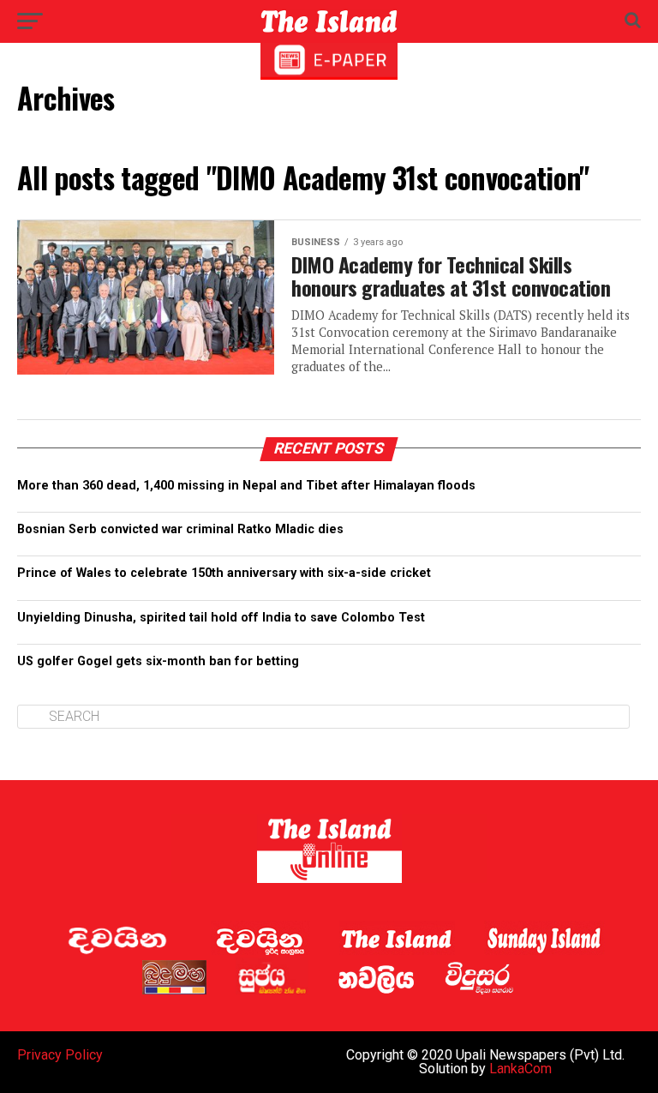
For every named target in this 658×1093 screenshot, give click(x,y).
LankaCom (520, 1068)
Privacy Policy (60, 1055)
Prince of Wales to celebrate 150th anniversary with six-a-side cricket (224, 573)
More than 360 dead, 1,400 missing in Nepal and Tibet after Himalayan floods (246, 485)
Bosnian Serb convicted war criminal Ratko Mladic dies (180, 529)
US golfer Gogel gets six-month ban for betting (158, 661)
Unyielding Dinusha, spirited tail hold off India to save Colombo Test (221, 617)
